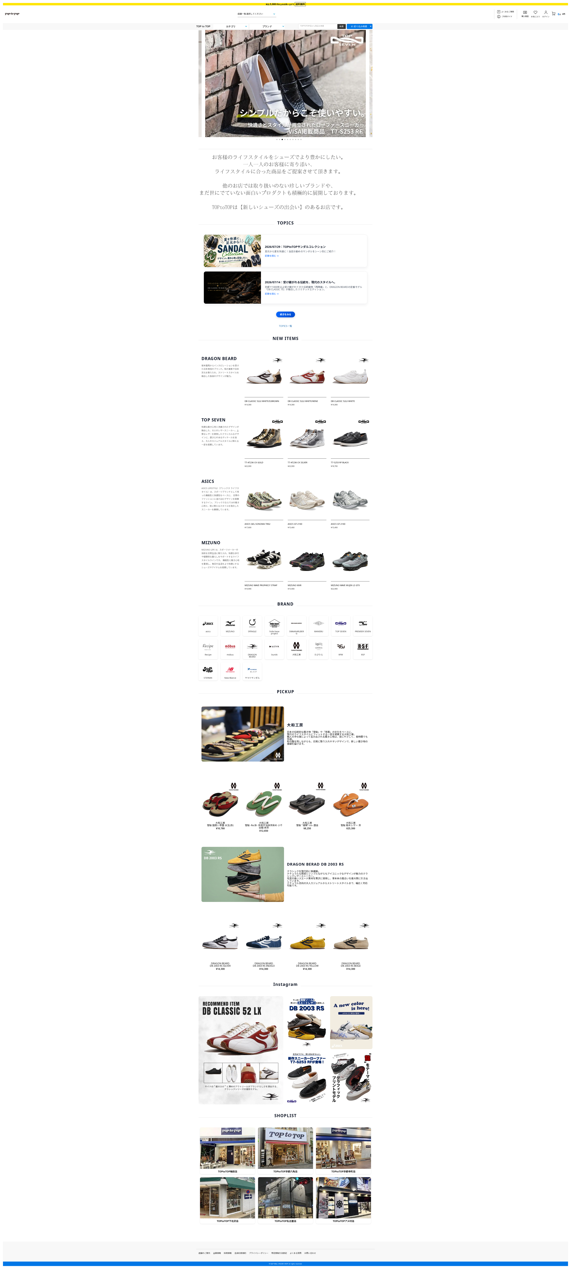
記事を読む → (272, 256)
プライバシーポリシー (258, 1253)
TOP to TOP (203, 26)
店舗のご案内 (204, 1253)
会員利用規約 (240, 1253)
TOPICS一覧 (285, 326)
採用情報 (228, 1253)
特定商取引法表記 (279, 1253)
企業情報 (217, 1253)
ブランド (267, 26)
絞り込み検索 (360, 26)
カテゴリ (231, 26)
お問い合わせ (310, 1253)
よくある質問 (295, 1253)
